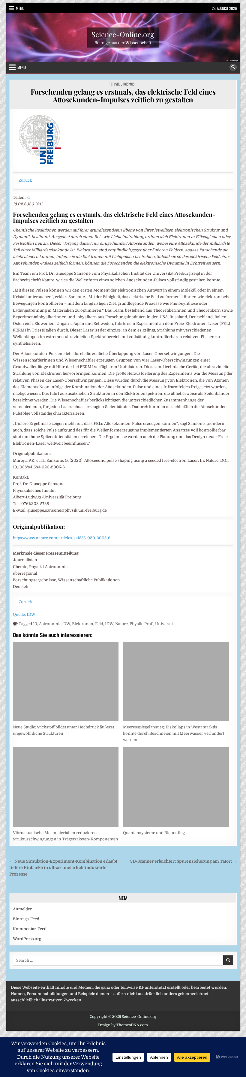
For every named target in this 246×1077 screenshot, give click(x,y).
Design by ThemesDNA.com (123, 1025)
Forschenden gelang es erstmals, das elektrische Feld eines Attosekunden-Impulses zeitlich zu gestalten (123, 95)
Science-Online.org (123, 34)
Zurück (25, 180)
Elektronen (82, 624)
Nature (121, 624)
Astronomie (50, 624)
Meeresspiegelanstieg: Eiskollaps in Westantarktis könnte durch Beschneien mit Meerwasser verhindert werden (173, 733)
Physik (136, 624)
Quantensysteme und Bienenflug (154, 832)
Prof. (148, 624)
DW (66, 624)
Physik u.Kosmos (122, 83)
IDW (109, 624)
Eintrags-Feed (26, 919)
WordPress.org (27, 938)
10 (35, 624)
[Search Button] (233, 67)
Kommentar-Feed (29, 929)
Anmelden (23, 909)
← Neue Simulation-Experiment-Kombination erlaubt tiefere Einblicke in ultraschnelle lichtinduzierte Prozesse (63, 868)
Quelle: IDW (24, 614)
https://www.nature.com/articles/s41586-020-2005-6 (61, 538)
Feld (99, 624)
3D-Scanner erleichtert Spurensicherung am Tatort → (183, 861)
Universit (164, 624)
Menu (20, 8)
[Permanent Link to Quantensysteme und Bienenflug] (176, 787)
